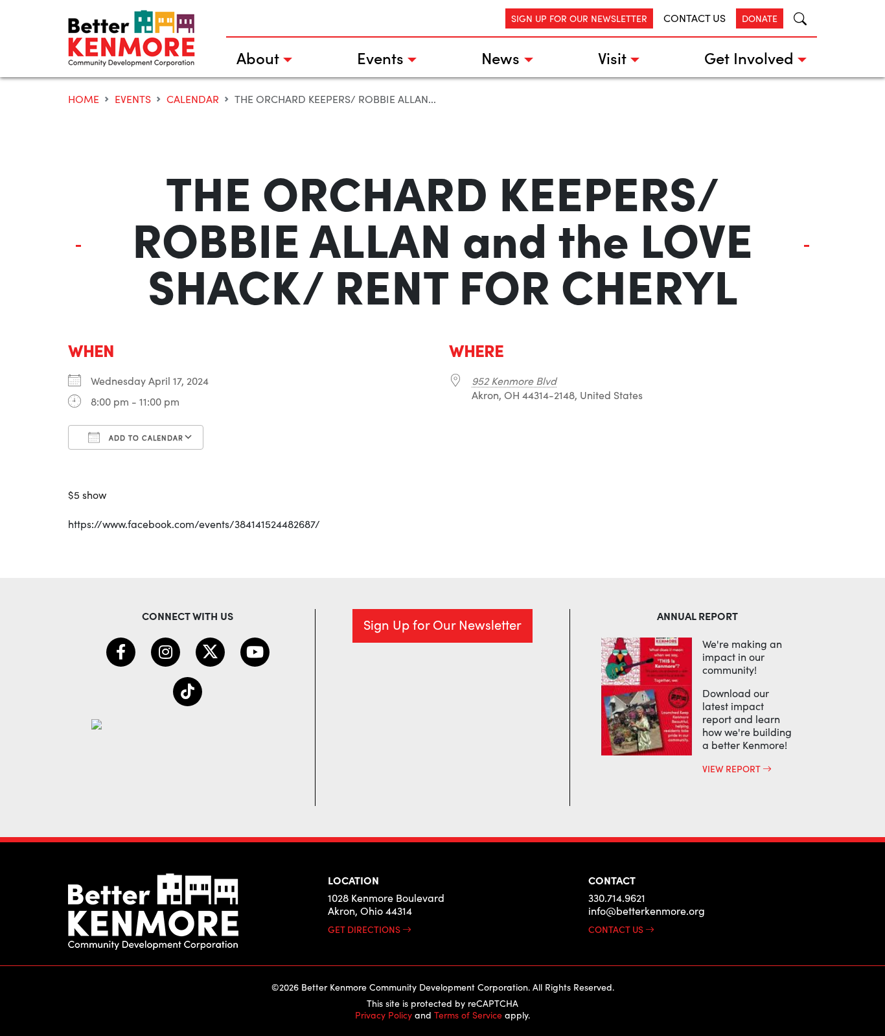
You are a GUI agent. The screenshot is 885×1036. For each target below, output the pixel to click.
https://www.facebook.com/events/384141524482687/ (194, 524)
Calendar (193, 99)
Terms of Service (468, 1015)
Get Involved (749, 57)
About (257, 57)
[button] (795, 18)
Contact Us (694, 18)
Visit (612, 57)
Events (380, 57)
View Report (732, 768)
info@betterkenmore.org (646, 910)
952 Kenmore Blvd (514, 380)
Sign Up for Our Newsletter (579, 18)
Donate (759, 18)
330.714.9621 (616, 897)
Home (83, 99)
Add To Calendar (144, 438)
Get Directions (365, 929)
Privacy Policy (383, 1015)
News (500, 57)
